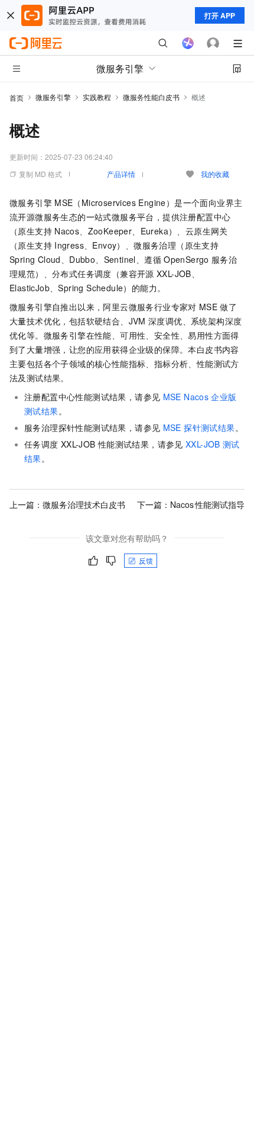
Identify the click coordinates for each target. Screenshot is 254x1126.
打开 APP (219, 15)
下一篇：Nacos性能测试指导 (191, 504)
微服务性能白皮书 (151, 97)
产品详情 (121, 174)
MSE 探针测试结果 (199, 427)
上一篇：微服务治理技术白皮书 (67, 504)
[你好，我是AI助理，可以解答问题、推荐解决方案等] (187, 43)
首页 (16, 97)
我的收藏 (215, 174)
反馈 (146, 560)
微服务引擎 (53, 97)
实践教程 (97, 97)
